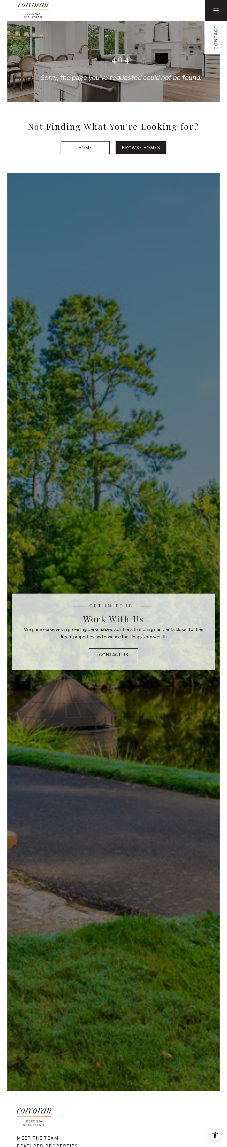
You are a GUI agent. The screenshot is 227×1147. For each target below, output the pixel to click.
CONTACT (215, 37)
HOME (85, 147)
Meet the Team (38, 1138)
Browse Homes (141, 147)
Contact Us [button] (113, 654)
